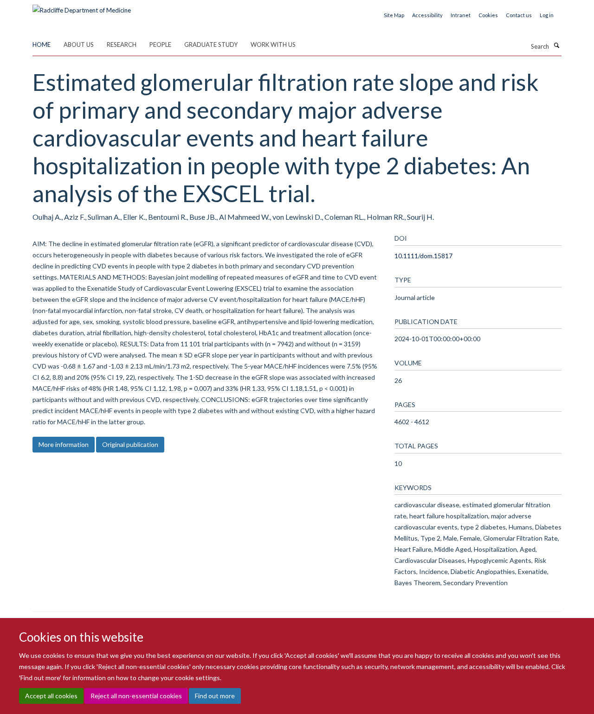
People (160, 44)
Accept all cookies (51, 696)
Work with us (273, 44)
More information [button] (64, 444)
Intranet (461, 15)
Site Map (394, 15)
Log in (547, 15)
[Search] (556, 45)
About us (79, 44)
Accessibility (427, 15)
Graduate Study (211, 44)
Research (121, 44)
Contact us (519, 15)
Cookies (488, 15)
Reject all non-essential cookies (136, 696)
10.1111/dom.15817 (423, 256)
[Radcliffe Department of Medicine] (81, 7)
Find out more (215, 696)
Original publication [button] (130, 444)
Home (41, 44)
